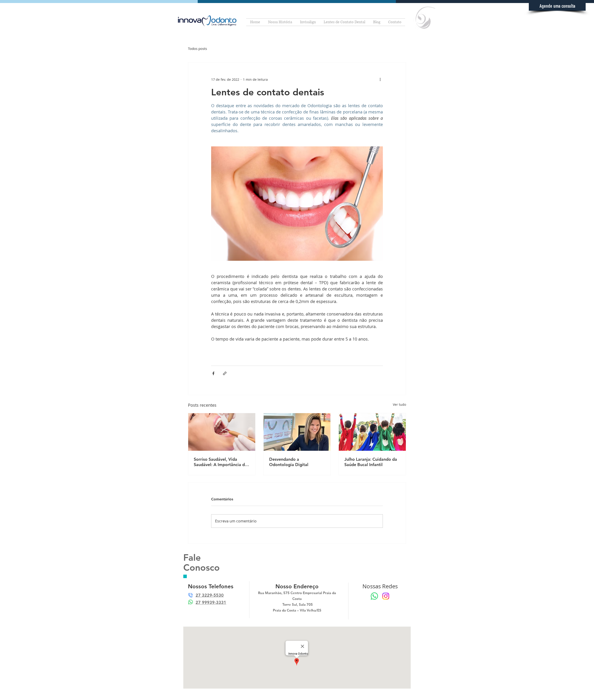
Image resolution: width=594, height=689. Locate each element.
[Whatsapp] (374, 596)
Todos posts (197, 48)
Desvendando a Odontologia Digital (288, 462)
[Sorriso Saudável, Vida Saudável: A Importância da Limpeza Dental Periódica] (221, 432)
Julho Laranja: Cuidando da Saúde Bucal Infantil (370, 462)
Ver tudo (399, 404)
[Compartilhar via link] (225, 373)
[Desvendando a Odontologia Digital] (297, 432)
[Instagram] (385, 596)
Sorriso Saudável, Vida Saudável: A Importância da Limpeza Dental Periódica (220, 462)
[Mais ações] (380, 79)
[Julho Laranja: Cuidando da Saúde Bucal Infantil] (372, 432)
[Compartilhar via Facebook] (213, 373)
